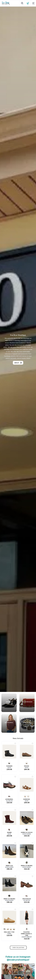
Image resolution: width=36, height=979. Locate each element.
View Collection (18, 947)
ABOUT (16, 363)
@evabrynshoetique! (18, 959)
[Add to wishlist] (15, 743)
